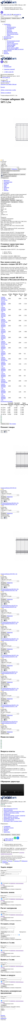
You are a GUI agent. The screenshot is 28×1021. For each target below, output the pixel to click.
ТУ (6, 165)
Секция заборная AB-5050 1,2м (3, 392)
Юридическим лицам (12, 34)
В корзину (3, 496)
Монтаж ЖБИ (10, 46)
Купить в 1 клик (22, 169)
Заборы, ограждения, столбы (11, 812)
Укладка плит (10, 42)
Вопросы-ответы (11, 27)
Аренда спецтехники (12, 43)
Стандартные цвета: (6, 220)
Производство (7, 38)
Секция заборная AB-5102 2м (4, 299)
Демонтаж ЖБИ (11, 45)
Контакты (6, 53)
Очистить (3, 1017)
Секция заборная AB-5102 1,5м (3, 303)
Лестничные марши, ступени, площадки (14, 815)
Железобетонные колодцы (11, 808)
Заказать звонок (16, 18)
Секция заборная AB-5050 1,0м (3, 397)
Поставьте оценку (5, 935)
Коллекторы (7, 814)
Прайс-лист (19, 200)
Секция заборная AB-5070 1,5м (3, 364)
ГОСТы (6, 52)
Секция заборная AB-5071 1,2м (3, 348)
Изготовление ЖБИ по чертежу (15, 49)
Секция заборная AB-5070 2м (4, 359)
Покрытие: (3, 217)
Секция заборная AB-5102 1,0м (3, 315)
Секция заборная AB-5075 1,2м (3, 331)
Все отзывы (13, 423)
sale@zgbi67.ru (17, 14)
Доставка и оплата (9, 36)
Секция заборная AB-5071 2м (4, 343)
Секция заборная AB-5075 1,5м (3, 325)
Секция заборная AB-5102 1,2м (3, 309)
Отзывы (9, 25)
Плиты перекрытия (9, 819)
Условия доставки (5, 202)
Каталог (10, 861)
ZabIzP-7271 (6, 172)
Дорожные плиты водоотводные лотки (14, 811)
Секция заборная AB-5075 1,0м (3, 337)
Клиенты (9, 29)
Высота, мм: (4, 211)
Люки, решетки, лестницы (11, 817)
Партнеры (9, 31)
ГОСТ (2, 165)
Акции (8, 35)
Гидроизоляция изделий (13, 41)
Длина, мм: (4, 209)
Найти (2, 1009)
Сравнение (5, 862)
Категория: (3, 203)
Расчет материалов (5, 18)
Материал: (3, 227)
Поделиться (5, 177)
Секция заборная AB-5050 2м (4, 381)
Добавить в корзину (5, 169)
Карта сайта (7, 832)
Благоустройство (8, 810)
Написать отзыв (5, 423)
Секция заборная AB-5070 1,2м (3, 370)
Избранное (24, 861)
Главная (4, 861)
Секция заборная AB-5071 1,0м (3, 353)
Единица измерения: (6, 206)
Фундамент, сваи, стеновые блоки (13, 821)
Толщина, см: (4, 214)
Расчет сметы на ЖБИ (13, 47)
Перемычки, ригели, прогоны (12, 818)
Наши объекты (8, 50)
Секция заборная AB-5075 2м (4, 321)
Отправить (3, 936)
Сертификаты (10, 28)
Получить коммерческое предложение (10, 170)
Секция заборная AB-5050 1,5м (3, 386)
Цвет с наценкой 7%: (6, 224)
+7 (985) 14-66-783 (7, 14)
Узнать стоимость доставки (7, 198)
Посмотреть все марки (7, 401)
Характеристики (5, 200)
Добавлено (14, 169)
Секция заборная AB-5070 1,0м (3, 375)
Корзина (17, 861)
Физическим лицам (12, 32)
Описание (12, 200)
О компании (7, 24)
